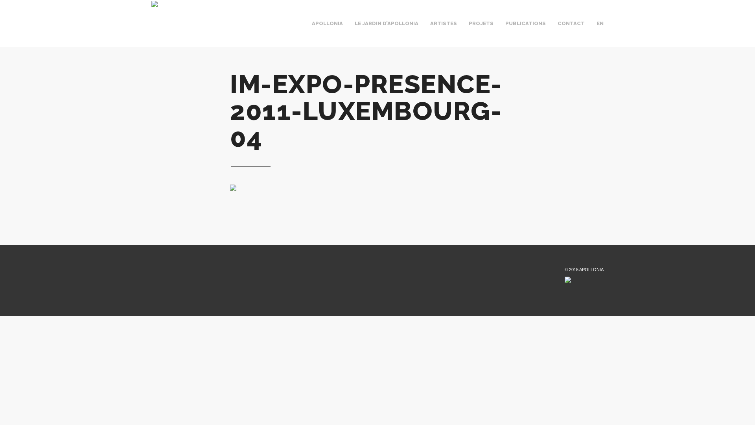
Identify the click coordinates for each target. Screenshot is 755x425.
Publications (525, 23)
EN (600, 23)
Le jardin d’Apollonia (386, 23)
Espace (352, 30)
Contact (571, 23)
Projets (481, 23)
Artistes (443, 23)
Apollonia (327, 23)
